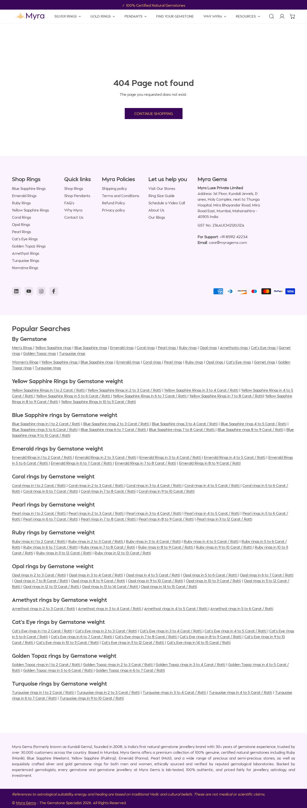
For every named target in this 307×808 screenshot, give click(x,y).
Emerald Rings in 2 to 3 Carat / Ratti (105, 457)
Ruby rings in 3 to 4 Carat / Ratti (153, 541)
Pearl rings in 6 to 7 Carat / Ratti (50, 519)
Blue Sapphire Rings (29, 188)
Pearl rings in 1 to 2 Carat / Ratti (39, 513)
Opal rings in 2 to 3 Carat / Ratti (39, 575)
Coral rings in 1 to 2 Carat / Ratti (38, 485)
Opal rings (208, 347)
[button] (292, 16)
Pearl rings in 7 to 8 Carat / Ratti (108, 519)
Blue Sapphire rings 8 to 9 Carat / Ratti (250, 429)
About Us (156, 210)
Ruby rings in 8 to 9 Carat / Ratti (166, 547)
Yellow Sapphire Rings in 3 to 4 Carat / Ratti (201, 390)
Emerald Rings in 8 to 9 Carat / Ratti (210, 463)
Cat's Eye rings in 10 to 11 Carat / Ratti (67, 642)
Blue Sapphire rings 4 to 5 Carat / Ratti (253, 423)
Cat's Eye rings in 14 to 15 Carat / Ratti (198, 642)
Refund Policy (113, 202)
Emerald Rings (24, 195)
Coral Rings (21, 217)
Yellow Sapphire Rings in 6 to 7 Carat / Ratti (150, 395)
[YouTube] (28, 291)
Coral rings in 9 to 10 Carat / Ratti (167, 491)
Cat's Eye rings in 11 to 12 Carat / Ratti (133, 642)
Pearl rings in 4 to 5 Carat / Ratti (211, 513)
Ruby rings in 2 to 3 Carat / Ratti (96, 541)
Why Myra (73, 210)
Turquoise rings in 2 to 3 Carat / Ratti (108, 692)
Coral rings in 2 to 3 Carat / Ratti (96, 485)
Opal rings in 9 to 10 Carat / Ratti (155, 580)
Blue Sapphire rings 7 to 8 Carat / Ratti (182, 429)
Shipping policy (114, 188)
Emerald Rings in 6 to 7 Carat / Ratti (82, 463)
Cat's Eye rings (264, 347)
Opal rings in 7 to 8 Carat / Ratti (41, 580)
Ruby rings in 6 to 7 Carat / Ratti (50, 547)
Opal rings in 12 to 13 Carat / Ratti (51, 586)
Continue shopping (153, 113)
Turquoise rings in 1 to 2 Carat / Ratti (43, 692)
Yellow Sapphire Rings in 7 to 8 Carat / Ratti (226, 395)
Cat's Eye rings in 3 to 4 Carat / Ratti (171, 630)
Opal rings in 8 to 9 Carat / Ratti (98, 580)
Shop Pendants (77, 195)
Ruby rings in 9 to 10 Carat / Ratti (224, 547)
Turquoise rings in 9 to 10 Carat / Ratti (92, 698)
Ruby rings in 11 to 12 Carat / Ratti (63, 552)
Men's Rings (22, 347)
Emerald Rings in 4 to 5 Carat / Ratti (234, 457)
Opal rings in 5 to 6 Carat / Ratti (210, 575)
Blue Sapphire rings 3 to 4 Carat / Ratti (185, 423)
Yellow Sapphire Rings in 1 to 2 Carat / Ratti (48, 390)
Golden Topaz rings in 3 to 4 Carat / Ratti (190, 664)
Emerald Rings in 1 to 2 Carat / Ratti (42, 457)
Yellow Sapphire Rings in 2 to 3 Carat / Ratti (124, 390)
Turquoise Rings (25, 260)
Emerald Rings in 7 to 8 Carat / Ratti (145, 463)
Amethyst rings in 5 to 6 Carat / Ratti (241, 608)
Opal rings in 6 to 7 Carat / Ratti (266, 575)
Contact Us (73, 217)
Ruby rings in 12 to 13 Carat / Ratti (122, 552)
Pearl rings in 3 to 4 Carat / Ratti (153, 513)
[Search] (271, 16)
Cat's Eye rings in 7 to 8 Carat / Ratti (146, 636)
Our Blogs (156, 217)
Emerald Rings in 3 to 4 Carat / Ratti (170, 457)
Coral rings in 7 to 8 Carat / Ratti (108, 491)
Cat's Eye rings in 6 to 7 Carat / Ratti (82, 636)
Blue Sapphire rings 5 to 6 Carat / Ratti (44, 429)
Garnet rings (264, 362)
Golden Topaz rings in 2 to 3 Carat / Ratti (118, 664)
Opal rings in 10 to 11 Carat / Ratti (213, 580)
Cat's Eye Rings (25, 238)
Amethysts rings (234, 347)
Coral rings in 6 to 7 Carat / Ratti (50, 491)
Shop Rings (73, 188)
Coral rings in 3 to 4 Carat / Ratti (154, 485)
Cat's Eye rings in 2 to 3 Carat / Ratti (106, 630)
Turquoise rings (72, 353)
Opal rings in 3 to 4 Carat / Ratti (96, 575)
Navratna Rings (25, 267)
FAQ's (69, 202)
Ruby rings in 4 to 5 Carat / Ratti (211, 541)
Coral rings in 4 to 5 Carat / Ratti (212, 485)
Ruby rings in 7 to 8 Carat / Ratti (108, 547)
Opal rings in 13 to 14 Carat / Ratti (110, 586)
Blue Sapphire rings (90, 347)
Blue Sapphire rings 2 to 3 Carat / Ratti (116, 423)
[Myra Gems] (30, 16)
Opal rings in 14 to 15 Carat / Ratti (169, 586)
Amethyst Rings (25, 253)
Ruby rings (188, 347)
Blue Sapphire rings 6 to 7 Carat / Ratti (114, 429)
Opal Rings (21, 224)
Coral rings (146, 347)
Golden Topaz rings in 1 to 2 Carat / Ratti (46, 664)
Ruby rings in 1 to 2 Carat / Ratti (39, 541)
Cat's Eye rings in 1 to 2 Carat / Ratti (42, 630)
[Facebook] (53, 291)
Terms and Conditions (120, 195)
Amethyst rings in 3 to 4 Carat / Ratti (110, 608)
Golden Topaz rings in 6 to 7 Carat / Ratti (130, 670)
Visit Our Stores (161, 188)
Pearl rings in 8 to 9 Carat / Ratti (166, 519)
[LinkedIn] (16, 291)
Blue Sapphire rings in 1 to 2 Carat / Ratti (46, 423)
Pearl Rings (21, 231)
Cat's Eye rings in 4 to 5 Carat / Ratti (236, 630)
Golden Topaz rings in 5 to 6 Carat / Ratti (58, 670)
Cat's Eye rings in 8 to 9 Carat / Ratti (211, 636)
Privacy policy (113, 210)
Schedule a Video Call (166, 202)
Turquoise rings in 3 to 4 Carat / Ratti (175, 692)
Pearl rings (167, 347)
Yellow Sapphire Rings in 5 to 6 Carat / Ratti (73, 395)
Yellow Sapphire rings (53, 347)
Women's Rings (25, 362)
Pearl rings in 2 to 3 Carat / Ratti (96, 513)
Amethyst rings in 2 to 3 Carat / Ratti (43, 608)
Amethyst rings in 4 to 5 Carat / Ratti (176, 608)
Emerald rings (122, 347)
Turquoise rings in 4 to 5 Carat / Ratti (240, 692)
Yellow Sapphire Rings (30, 210)
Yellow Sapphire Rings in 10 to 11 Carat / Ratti (98, 401)
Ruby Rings (21, 202)
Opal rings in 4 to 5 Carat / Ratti (153, 575)
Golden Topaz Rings (29, 246)
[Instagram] (41, 291)
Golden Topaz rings (39, 353)
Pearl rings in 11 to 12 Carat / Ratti (224, 519)
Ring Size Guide (161, 195)
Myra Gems (26, 802)
